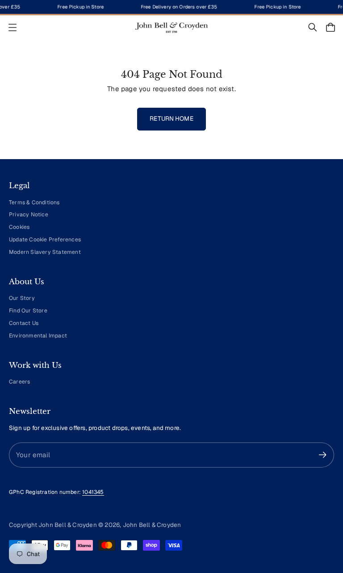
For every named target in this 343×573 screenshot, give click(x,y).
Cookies (19, 227)
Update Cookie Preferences (45, 239)
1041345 (93, 492)
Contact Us (23, 323)
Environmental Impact (38, 335)
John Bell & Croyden (152, 525)
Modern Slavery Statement (45, 252)
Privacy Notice (28, 214)
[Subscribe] (322, 454)
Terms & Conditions (34, 202)
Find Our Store (28, 310)
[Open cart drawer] (330, 27)
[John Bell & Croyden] (171, 27)
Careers (19, 381)
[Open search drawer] (313, 27)
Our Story (22, 298)
